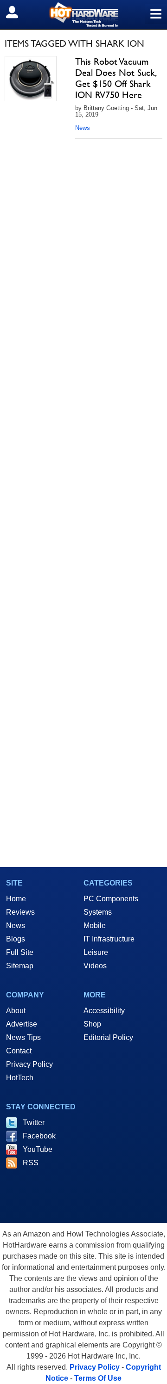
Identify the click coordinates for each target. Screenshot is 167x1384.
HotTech (19, 1078)
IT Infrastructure (109, 939)
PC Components (111, 899)
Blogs (15, 939)
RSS (31, 1163)
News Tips (23, 1037)
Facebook (39, 1136)
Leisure (96, 952)
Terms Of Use (98, 1378)
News (82, 127)
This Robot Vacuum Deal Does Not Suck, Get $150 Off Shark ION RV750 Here (115, 78)
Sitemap (19, 966)
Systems (98, 912)
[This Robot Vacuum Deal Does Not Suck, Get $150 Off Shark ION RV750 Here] (30, 78)
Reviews (20, 912)
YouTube (37, 1149)
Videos (95, 966)
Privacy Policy (29, 1064)
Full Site (19, 952)
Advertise (21, 1024)
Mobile (95, 925)
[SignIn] (18, 12)
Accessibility (104, 1011)
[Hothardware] (83, 14)
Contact (19, 1051)
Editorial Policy (108, 1037)
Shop (92, 1024)
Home (16, 899)
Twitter (34, 1122)
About (16, 1011)
